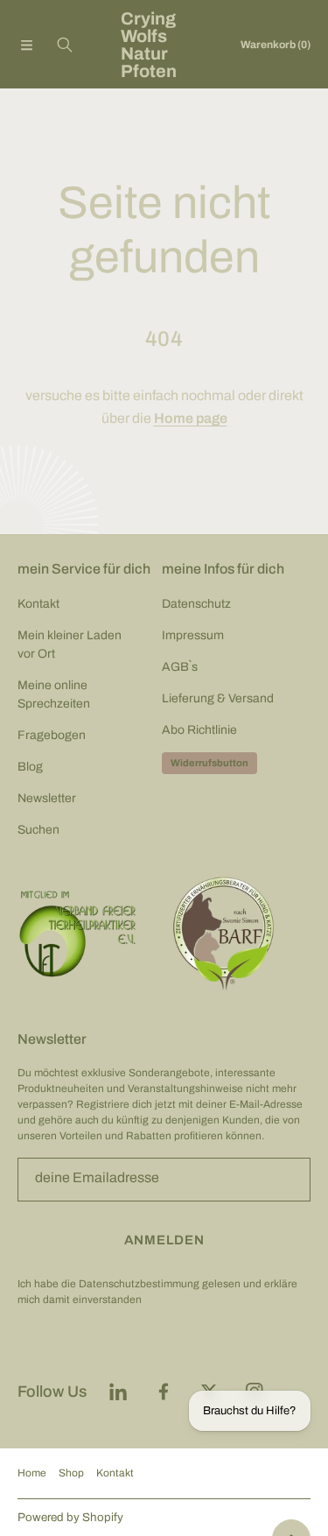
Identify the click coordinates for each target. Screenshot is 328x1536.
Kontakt (115, 1473)
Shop (71, 1473)
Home (31, 1473)
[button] (26, 44)
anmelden (164, 1240)
